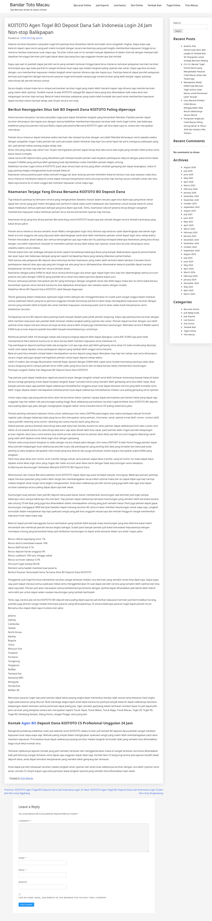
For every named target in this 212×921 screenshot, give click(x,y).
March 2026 (189, 185)
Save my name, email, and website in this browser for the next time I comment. (63, 897)
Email (23, 870)
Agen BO (28, 723)
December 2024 (191, 239)
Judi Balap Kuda (191, 312)
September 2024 (192, 250)
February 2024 (191, 276)
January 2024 (190, 279)
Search (177, 22)
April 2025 (189, 225)
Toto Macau (191, 5)
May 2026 (188, 178)
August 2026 (190, 167)
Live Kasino (120, 5)
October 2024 (190, 247)
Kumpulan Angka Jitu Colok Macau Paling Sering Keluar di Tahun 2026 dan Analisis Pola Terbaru (195, 125)
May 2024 (188, 265)
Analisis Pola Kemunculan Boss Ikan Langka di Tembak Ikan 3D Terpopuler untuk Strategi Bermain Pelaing (196, 53)
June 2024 (188, 261)
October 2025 (190, 203)
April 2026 (189, 181)
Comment (25, 820)
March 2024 (189, 272)
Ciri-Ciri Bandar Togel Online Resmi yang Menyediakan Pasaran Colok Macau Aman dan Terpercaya (195, 71)
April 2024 (189, 268)
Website (23, 882)
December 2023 (191, 283)
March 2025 (189, 228)
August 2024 (190, 254)
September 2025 (192, 207)
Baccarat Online (82, 5)
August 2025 (190, 210)
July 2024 (188, 257)
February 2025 (191, 232)
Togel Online (173, 5)
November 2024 (191, 243)
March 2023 (189, 294)
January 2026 (190, 192)
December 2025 (191, 196)
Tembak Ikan (155, 5)
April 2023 (189, 290)
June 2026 (188, 174)
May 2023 (188, 286)
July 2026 (188, 171)
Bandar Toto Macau (30, 5)
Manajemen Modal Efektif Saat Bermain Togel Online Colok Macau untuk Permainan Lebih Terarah (196, 89)
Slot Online (137, 5)
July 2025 (188, 214)
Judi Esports (102, 5)
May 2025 (188, 221)
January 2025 (190, 236)
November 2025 (191, 200)
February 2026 (191, 189)
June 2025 (188, 218)
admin (39, 38)
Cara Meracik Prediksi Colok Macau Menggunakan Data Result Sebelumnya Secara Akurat (194, 107)
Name (22, 858)
